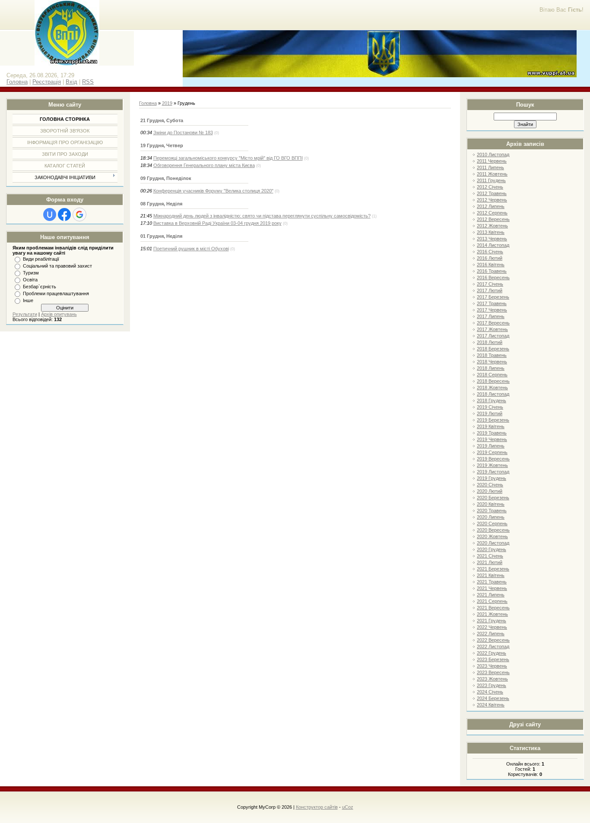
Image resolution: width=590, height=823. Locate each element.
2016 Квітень (490, 264)
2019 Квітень (490, 426)
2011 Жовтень (492, 174)
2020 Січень (490, 484)
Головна (17, 82)
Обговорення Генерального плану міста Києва (204, 165)
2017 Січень (490, 284)
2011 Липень (490, 167)
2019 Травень (492, 432)
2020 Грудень (491, 549)
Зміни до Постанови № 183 (183, 132)
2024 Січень (490, 691)
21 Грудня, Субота (161, 120)
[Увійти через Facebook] (64, 214)
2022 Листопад (493, 646)
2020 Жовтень (492, 536)
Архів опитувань (59, 314)
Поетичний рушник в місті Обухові (191, 248)
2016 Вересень (493, 277)
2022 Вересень (493, 640)
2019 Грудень (491, 478)
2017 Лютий (489, 290)
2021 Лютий (489, 562)
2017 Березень (493, 297)
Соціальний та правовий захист (57, 265)
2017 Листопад (493, 335)
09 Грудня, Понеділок (165, 178)
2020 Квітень (490, 504)
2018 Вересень (493, 381)
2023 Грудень (491, 685)
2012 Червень (492, 199)
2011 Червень (492, 161)
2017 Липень (490, 316)
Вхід (71, 82)
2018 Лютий (489, 342)
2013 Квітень (490, 232)
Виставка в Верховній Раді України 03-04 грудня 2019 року (217, 223)
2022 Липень (490, 633)
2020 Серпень (492, 523)
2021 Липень (490, 594)
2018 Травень (492, 355)
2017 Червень (492, 309)
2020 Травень (492, 510)
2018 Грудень (491, 400)
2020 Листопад (493, 543)
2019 (167, 103)
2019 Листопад (493, 471)
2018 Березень (493, 348)
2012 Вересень (493, 219)
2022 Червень (492, 627)
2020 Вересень (493, 530)
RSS (88, 82)
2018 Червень (492, 361)
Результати (25, 314)
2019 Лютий (489, 413)
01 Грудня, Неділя (161, 236)
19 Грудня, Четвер (161, 145)
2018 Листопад (493, 394)
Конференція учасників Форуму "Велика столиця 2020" (213, 190)
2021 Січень (490, 555)
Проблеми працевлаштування (56, 293)
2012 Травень (492, 193)
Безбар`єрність (39, 286)
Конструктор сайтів (317, 807)
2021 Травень (492, 581)
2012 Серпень (492, 212)
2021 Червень (492, 588)
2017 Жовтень (492, 329)
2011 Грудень (491, 180)
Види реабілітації (41, 259)
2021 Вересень (493, 607)
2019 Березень (493, 420)
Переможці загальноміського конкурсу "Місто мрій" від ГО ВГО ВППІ (228, 158)
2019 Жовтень (492, 465)
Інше (28, 300)
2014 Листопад (493, 245)
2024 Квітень (490, 704)
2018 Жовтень (492, 387)
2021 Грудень (491, 620)
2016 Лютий (489, 258)
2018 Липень (490, 368)
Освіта (30, 279)
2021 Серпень (492, 601)
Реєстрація (46, 82)
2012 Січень (490, 186)
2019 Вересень (493, 458)
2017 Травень (492, 303)
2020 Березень (493, 497)
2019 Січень (490, 407)
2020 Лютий (489, 491)
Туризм (31, 272)
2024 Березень (493, 698)
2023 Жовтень (492, 678)
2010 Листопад (493, 154)
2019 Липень (490, 445)
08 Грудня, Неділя (161, 203)
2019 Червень (492, 439)
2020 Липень (490, 517)
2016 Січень (490, 251)
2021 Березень (493, 568)
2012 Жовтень (492, 225)
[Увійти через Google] (79, 214)
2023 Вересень (493, 672)
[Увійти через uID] (49, 214)
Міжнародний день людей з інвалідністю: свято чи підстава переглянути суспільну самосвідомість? (262, 215)
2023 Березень (493, 659)
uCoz (347, 807)
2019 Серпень (492, 452)
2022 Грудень (491, 653)
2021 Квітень (490, 575)
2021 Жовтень (492, 614)
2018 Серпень (492, 374)
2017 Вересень (493, 322)
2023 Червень (492, 665)
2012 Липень (490, 206)
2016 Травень (492, 271)
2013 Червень (492, 238)
